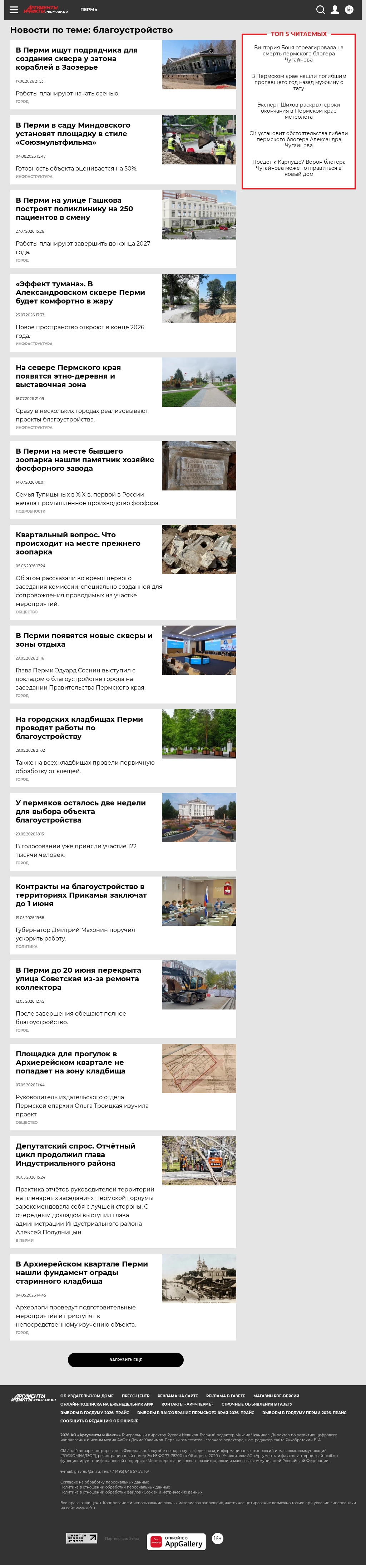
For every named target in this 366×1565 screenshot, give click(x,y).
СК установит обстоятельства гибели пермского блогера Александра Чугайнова (298, 139)
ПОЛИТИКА (27, 947)
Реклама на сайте (178, 1396)
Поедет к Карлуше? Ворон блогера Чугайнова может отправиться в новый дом (299, 168)
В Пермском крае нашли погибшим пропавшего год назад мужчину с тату (298, 82)
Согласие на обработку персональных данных (104, 1482)
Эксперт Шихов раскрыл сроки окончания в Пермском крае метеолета (298, 111)
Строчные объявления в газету (257, 1404)
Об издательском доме (87, 1396)
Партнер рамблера (122, 1538)
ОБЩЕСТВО (27, 612)
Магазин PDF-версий (276, 1396)
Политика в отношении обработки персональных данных (115, 1487)
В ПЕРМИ (25, 1241)
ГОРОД (22, 102)
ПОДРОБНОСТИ (30, 511)
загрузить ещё (126, 1360)
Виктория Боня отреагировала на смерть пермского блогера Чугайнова (298, 54)
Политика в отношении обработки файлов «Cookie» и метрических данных (131, 1492)
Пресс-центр (135, 1396)
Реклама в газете (225, 1396)
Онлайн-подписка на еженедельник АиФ (106, 1404)
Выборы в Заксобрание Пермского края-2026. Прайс (195, 1413)
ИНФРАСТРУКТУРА (34, 177)
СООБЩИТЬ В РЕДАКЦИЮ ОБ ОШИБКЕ (99, 1421)
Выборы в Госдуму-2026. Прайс (94, 1413)
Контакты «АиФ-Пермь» (187, 1404)
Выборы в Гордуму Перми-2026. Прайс (304, 1413)
